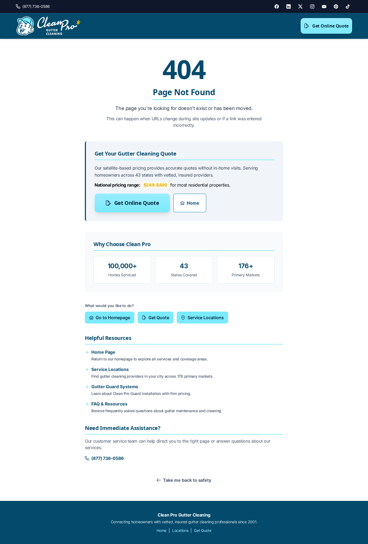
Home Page (103, 352)
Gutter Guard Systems (114, 386)
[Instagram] (312, 6)
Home (193, 203)
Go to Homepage (113, 317)
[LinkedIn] (288, 6)
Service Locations (206, 317)
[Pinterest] (336, 6)
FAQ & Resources (109, 404)
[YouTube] (324, 6)
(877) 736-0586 (107, 458)
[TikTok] (347, 6)
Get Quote (158, 317)
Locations (180, 530)
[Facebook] (276, 6)
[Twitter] (300, 6)
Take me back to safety (187, 480)
